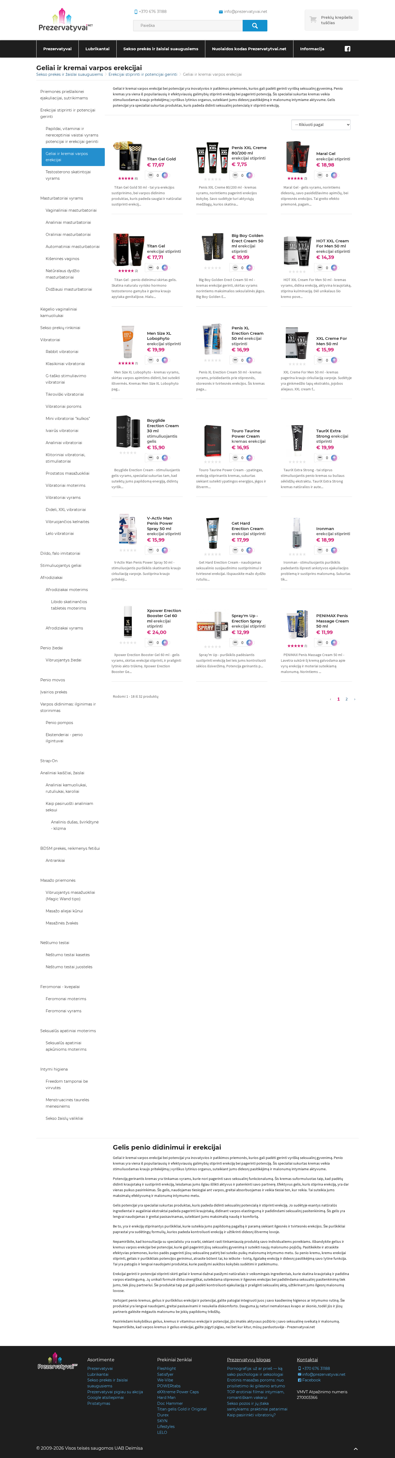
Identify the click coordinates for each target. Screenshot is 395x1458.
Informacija (312, 48)
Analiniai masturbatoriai (68, 222)
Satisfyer (165, 1374)
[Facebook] (347, 48)
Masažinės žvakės (62, 923)
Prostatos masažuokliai (67, 473)
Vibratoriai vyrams (63, 497)
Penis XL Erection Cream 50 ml (248, 335)
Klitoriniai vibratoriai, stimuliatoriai (65, 458)
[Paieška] (255, 25)
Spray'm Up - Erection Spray (248, 621)
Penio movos (52, 680)
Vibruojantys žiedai (63, 660)
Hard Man (166, 1397)
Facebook (311, 1380)
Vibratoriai (50, 339)
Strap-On (49, 760)
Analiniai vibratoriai (64, 442)
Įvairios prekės (53, 692)
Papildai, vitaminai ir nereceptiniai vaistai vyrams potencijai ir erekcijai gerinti (72, 135)
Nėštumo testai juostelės (69, 966)
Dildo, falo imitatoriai (60, 553)
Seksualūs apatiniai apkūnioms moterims (66, 1046)
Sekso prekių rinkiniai (60, 327)
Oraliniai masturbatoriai (68, 234)
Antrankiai (55, 860)
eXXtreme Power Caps (178, 1391)
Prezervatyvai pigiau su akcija (115, 1391)
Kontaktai (307, 1359)
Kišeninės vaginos (62, 258)
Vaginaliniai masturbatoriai (71, 210)
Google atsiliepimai (105, 1397)
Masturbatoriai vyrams (61, 198)
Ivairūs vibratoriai (62, 430)
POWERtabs (169, 1386)
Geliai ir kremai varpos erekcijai (67, 157)
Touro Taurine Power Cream (248, 436)
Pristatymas (98, 1403)
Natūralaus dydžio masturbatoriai (63, 274)
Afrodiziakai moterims (67, 589)
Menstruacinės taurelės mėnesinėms (67, 1103)
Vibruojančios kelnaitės (67, 521)
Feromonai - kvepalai (60, 986)
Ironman (333, 531)
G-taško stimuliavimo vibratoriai (66, 379)
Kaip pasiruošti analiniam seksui (69, 806)
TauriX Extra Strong (332, 436)
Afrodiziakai (51, 577)
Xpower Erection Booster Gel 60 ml (164, 618)
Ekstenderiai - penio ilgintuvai (64, 738)
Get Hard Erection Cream (248, 528)
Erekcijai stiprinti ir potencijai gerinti (143, 74)
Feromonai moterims (66, 998)
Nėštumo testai (54, 942)
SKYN (162, 1421)
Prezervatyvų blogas (249, 1359)
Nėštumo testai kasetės (68, 954)
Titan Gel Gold (161, 158)
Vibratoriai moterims (65, 485)
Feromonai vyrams (63, 1011)
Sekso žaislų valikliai (64, 1118)
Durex (162, 1415)
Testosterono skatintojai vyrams (68, 175)
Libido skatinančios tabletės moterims (69, 605)
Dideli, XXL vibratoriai (66, 509)
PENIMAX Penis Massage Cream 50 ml (332, 621)
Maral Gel (333, 156)
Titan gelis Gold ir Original (182, 1409)
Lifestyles (166, 1426)
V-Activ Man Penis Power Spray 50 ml (164, 526)
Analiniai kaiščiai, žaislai (62, 773)
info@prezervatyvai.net (245, 11)
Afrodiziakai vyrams (64, 628)
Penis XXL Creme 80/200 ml (249, 153)
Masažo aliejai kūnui (64, 911)
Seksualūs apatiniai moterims (68, 1030)
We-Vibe (165, 1380)
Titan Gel (164, 248)
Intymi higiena (54, 1069)
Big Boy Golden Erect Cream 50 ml (247, 243)
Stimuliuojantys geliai (60, 565)
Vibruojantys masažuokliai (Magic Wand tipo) (70, 895)
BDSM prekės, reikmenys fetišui (70, 848)
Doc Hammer (170, 1403)
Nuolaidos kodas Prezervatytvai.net (249, 48)
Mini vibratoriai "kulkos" (68, 418)
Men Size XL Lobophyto (164, 338)
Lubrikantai (97, 48)
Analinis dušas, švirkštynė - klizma (75, 825)
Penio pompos (59, 722)
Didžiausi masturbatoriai (69, 289)
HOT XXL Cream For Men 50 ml (333, 246)
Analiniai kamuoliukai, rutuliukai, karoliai (66, 788)
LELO (162, 1432)
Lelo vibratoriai (60, 533)
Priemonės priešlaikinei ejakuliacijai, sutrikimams (64, 94)
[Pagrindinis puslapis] (65, 20)
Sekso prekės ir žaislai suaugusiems (160, 48)
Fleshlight (166, 1368)
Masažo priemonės (58, 880)
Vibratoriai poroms (63, 406)
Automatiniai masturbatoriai (73, 246)
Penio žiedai (51, 648)
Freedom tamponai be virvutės (67, 1084)
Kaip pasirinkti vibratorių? (251, 1415)
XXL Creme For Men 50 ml (331, 341)
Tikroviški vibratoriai (65, 394)
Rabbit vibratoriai (62, 351)
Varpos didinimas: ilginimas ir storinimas (68, 707)
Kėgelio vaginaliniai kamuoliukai (58, 312)
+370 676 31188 (153, 11)
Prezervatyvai (57, 48)
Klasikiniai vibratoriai (65, 363)
